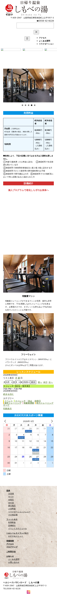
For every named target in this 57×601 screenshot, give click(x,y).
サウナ (11, 496)
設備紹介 (12, 525)
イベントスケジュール (17, 528)
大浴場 (11, 493)
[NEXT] (51, 421)
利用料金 (12, 522)
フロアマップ (11, 547)
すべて (6, 405)
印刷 (7, 408)
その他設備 (12, 515)
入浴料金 (12, 508)
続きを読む (8, 394)
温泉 (8, 490)
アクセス (10, 544)
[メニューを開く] (27, 38)
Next (50, 85)
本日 (45, 382)
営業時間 (10, 541)
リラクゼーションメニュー (19, 512)
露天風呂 (12, 505)
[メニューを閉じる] (36, 32)
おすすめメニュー (15, 536)
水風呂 (11, 499)
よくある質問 (13, 559)
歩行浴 (11, 503)
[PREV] (5, 421)
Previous (6, 85)
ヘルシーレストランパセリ (17, 533)
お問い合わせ (13, 562)
